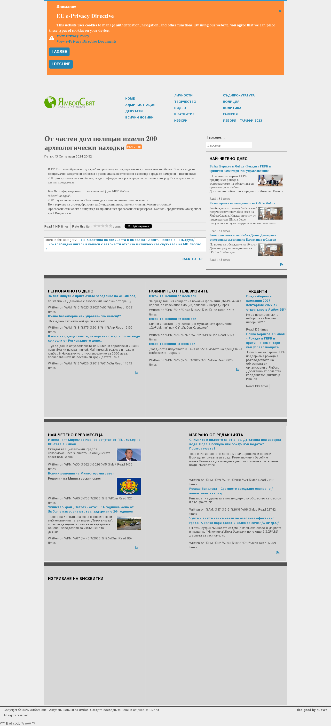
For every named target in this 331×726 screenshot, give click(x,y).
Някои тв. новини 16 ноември (172, 319)
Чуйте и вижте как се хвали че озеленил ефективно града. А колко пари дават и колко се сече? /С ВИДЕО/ (234, 520)
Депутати (134, 111)
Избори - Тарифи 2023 (242, 120)
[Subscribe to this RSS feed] (282, 264)
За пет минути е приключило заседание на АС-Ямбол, (92, 296)
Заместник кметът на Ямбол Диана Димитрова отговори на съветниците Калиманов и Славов (243, 237)
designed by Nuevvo (312, 710)
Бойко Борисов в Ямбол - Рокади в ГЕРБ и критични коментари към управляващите (240, 168)
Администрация (140, 105)
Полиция (231, 102)
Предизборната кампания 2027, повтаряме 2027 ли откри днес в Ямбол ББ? (266, 303)
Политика (232, 108)
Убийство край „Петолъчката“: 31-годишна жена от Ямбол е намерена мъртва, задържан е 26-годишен (91, 509)
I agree (59, 52)
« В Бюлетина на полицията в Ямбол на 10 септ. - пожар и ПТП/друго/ (137, 240)
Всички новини (139, 117)
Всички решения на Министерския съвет (81, 473)
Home (130, 98)
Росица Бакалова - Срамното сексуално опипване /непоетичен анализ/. (231, 491)
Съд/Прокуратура (239, 95)
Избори (181, 120)
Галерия (230, 114)
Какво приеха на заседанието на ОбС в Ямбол (242, 203)
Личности (183, 95)
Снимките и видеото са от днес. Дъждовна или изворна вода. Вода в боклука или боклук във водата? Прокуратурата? (235, 444)
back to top (192, 259)
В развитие (184, 114)
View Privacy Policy (72, 36)
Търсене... (215, 137)
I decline (61, 64)
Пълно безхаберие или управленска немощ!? (84, 316)
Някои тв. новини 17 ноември (172, 296)
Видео (180, 108)
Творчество (185, 102)
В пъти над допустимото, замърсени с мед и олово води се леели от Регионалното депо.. (94, 338)
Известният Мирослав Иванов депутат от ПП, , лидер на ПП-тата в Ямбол (94, 442)
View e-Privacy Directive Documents (86, 41)
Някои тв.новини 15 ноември (172, 344)
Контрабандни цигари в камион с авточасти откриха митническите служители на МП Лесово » (123, 246)
